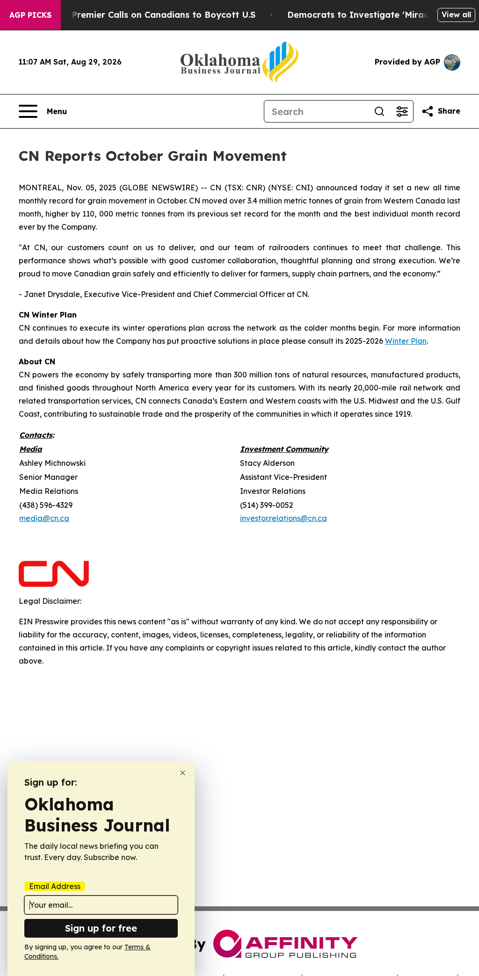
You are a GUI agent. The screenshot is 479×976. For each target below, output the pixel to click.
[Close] (182, 772)
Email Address (54, 886)
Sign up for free (101, 928)
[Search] (379, 111)
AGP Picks (30, 15)
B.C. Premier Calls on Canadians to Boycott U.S (154, 14)
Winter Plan (406, 341)
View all (456, 14)
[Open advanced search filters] (402, 111)
